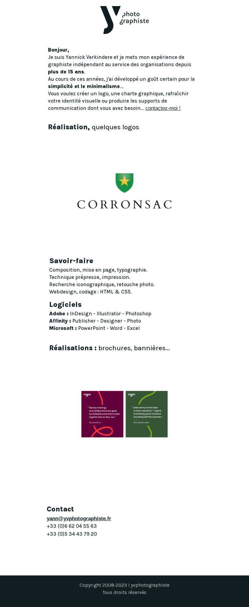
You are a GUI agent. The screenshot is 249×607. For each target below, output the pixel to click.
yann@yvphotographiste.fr (79, 518)
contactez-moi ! (163, 108)
